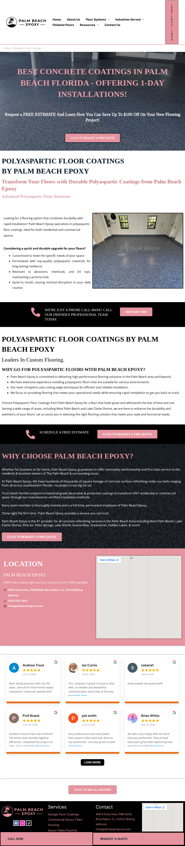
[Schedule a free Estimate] (30, 434)
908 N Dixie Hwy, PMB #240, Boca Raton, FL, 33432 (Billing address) (115, 819)
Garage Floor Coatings (63, 814)
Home (57, 19)
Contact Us (112, 25)
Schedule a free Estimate (64, 432)
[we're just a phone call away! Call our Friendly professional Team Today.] (35, 312)
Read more (80, 695)
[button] (172, 22)
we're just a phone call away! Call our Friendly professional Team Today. (78, 314)
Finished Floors (63, 25)
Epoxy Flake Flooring (63, 830)
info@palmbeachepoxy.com (113, 829)
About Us (73, 19)
